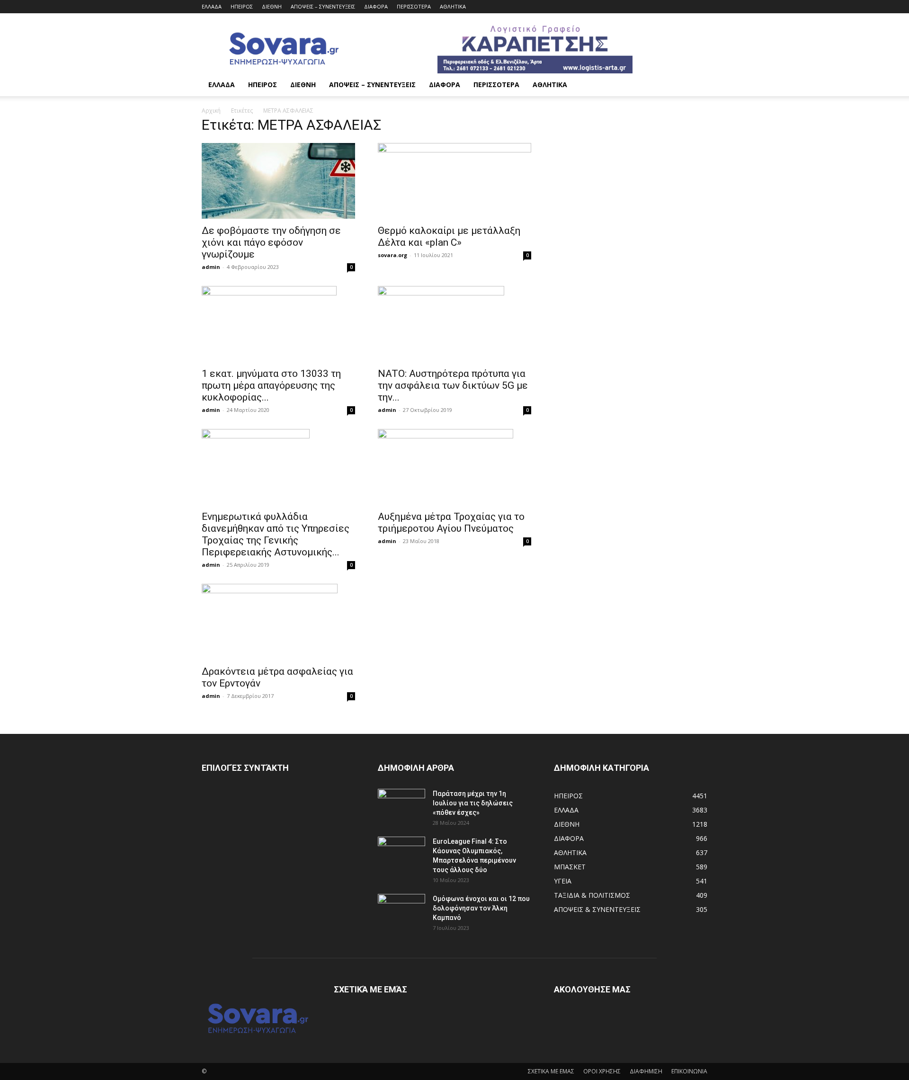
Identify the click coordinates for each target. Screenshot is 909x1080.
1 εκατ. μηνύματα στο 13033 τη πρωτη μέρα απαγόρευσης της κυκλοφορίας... (271, 385)
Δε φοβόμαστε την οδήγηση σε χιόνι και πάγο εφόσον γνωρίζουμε (271, 242)
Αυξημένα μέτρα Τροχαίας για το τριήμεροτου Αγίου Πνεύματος (451, 522)
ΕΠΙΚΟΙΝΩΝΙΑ (689, 1071)
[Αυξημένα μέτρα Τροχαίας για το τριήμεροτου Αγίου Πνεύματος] (454, 467)
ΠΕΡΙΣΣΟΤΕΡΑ (414, 6)
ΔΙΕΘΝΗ (272, 6)
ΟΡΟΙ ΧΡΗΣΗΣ (602, 1071)
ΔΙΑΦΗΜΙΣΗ (646, 1071)
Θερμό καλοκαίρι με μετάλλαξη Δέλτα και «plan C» (449, 236)
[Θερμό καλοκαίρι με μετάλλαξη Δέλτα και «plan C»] (454, 181)
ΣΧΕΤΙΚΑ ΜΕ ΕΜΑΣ (551, 1071)
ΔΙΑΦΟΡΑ (376, 6)
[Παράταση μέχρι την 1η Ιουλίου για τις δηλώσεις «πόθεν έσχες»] (401, 805)
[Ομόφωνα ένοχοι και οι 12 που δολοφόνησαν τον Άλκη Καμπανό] (401, 910)
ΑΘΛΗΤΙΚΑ (453, 6)
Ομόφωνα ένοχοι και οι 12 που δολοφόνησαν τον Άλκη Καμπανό (481, 908)
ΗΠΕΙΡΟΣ (242, 6)
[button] (696, 85)
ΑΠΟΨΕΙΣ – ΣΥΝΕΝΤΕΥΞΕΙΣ (323, 6)
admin (211, 266)
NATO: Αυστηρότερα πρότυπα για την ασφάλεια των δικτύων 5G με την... (453, 385)
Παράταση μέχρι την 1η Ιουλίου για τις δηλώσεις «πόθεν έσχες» (473, 803)
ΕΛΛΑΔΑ (212, 6)
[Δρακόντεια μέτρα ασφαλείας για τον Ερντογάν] (278, 622)
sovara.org (392, 255)
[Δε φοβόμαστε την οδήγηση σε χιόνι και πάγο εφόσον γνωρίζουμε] (278, 181)
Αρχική (211, 111)
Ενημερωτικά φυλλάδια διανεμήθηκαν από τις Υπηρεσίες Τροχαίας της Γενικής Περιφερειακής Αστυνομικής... (275, 534)
